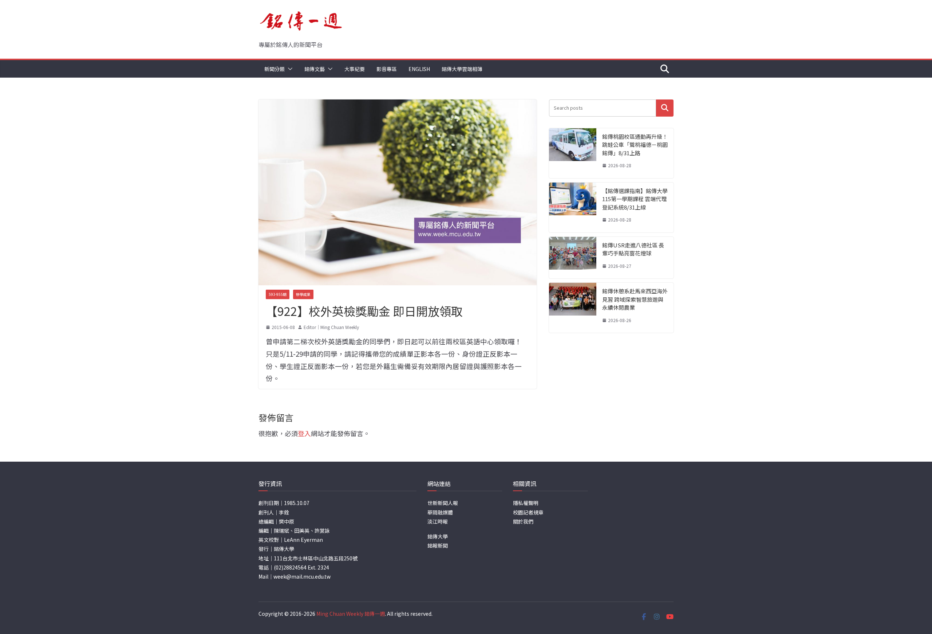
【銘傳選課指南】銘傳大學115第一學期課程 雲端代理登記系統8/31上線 (635, 199)
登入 (304, 433)
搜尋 (665, 108)
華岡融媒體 (440, 512)
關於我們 (523, 521)
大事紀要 (354, 69)
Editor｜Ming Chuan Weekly (331, 327)
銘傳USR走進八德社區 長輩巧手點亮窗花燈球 (633, 249)
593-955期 (278, 294)
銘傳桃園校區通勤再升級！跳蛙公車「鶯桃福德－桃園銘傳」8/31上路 (635, 145)
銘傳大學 (437, 536)
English (419, 69)
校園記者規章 (528, 512)
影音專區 (386, 69)
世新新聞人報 (442, 502)
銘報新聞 (437, 545)
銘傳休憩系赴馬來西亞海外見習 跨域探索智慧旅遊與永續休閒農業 (635, 299)
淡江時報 (437, 521)
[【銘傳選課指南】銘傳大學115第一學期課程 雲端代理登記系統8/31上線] (572, 207)
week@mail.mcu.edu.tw (302, 576)
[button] (289, 69)
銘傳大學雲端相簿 (462, 69)
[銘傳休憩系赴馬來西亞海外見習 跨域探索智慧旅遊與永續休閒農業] (572, 308)
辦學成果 (303, 294)
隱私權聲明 (525, 502)
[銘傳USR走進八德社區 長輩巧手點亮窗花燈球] (572, 258)
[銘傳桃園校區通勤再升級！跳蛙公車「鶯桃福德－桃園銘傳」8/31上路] (572, 153)
